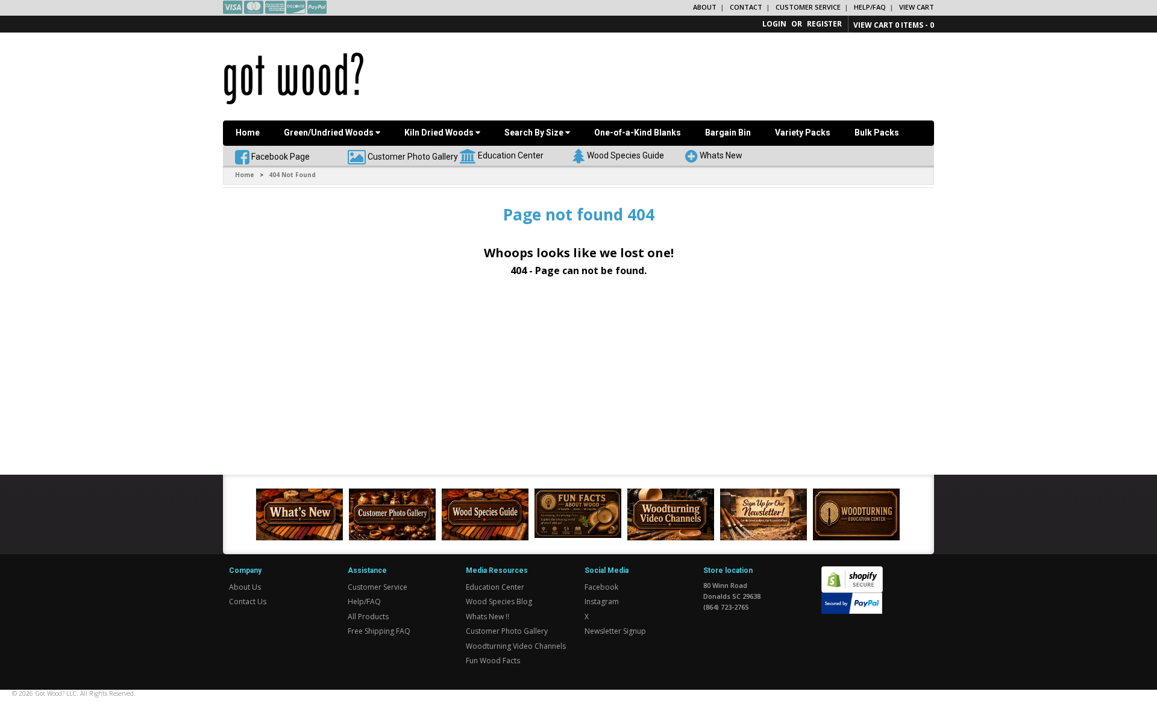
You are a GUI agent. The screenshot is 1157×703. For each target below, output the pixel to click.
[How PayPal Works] (851, 603)
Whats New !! (487, 616)
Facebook (601, 587)
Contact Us (247, 601)
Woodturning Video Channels (516, 646)
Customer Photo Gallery (413, 156)
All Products (368, 616)
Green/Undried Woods (329, 132)
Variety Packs (802, 132)
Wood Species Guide (625, 155)
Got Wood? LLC (56, 693)
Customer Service (808, 6)
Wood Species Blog (499, 601)
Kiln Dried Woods (439, 132)
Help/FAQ (870, 6)
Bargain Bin (728, 132)
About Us (245, 587)
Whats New (721, 155)
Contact (746, 6)
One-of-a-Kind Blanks (637, 132)
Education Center (511, 155)
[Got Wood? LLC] (294, 78)
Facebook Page (279, 156)
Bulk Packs (876, 132)
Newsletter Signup (615, 631)
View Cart (916, 6)
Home (248, 132)
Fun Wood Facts (493, 660)
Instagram (602, 601)
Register (824, 24)
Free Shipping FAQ (379, 631)
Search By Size (534, 132)
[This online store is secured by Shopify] (852, 573)
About (704, 6)
